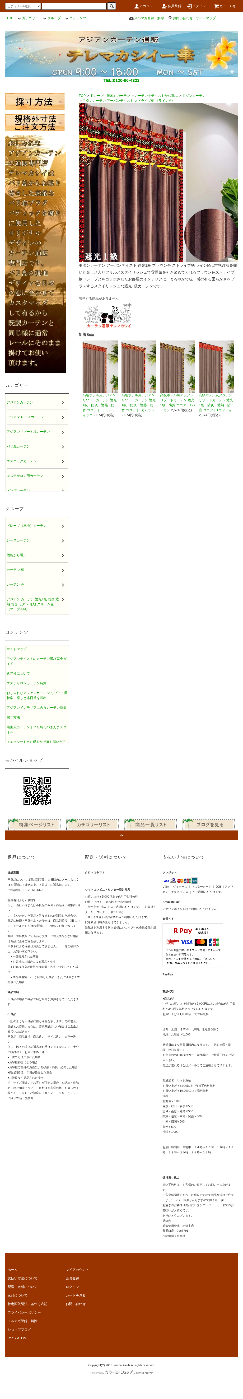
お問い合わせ (183, 18)
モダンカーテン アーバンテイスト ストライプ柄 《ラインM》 (129, 101)
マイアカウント (77, 1270)
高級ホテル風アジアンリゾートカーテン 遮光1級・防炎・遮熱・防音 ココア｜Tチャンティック (100, 405)
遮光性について (18, 673)
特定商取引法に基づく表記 (27, 1304)
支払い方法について (22, 1278)
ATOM (22, 1338)
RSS (11, 1338)
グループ (54, 18)
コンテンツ (78, 18)
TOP (9, 18)
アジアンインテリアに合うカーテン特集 (36, 707)
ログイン (199, 6)
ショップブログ (19, 1329)
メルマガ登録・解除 (149, 18)
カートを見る (76, 1295)
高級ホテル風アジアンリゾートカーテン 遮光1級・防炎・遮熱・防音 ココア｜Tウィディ (216, 402)
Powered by (97, 1372)
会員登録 (175, 6)
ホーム (13, 1270)
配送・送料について (22, 1287)
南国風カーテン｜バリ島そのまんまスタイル (36, 729)
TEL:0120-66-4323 (121, 80)
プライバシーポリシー (24, 1312)
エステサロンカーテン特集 (27, 683)
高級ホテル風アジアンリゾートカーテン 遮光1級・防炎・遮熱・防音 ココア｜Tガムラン (139, 402)
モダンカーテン (194, 96)
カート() (227, 6)
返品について (18, 1295)
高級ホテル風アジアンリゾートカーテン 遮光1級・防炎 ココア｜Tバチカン (177, 402)
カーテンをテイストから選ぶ (156, 96)
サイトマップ (206, 18)
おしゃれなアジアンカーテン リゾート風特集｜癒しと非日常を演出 (37, 695)
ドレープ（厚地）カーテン (110, 96)
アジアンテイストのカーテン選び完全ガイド (36, 661)
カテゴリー (30, 18)
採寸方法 (13, 717)
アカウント (148, 6)
